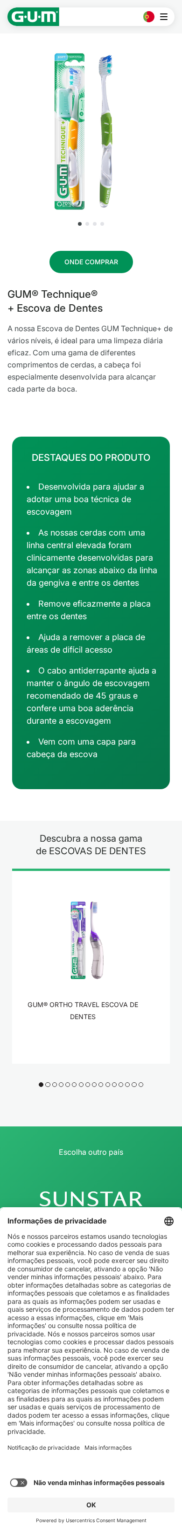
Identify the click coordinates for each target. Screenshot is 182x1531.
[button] (80, 224)
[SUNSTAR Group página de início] (91, 1199)
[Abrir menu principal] (166, 16)
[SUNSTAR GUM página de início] (33, 16)
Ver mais (85, 1041)
